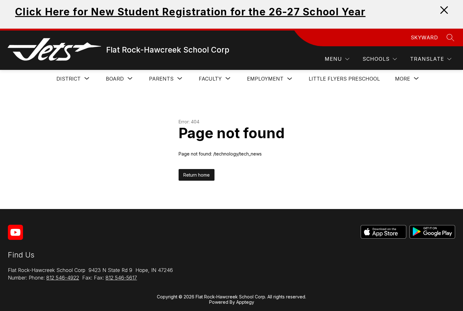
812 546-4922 (62, 277)
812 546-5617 (121, 277)
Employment (265, 79)
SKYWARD (424, 37)
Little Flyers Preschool (344, 79)
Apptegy (245, 302)
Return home (196, 175)
